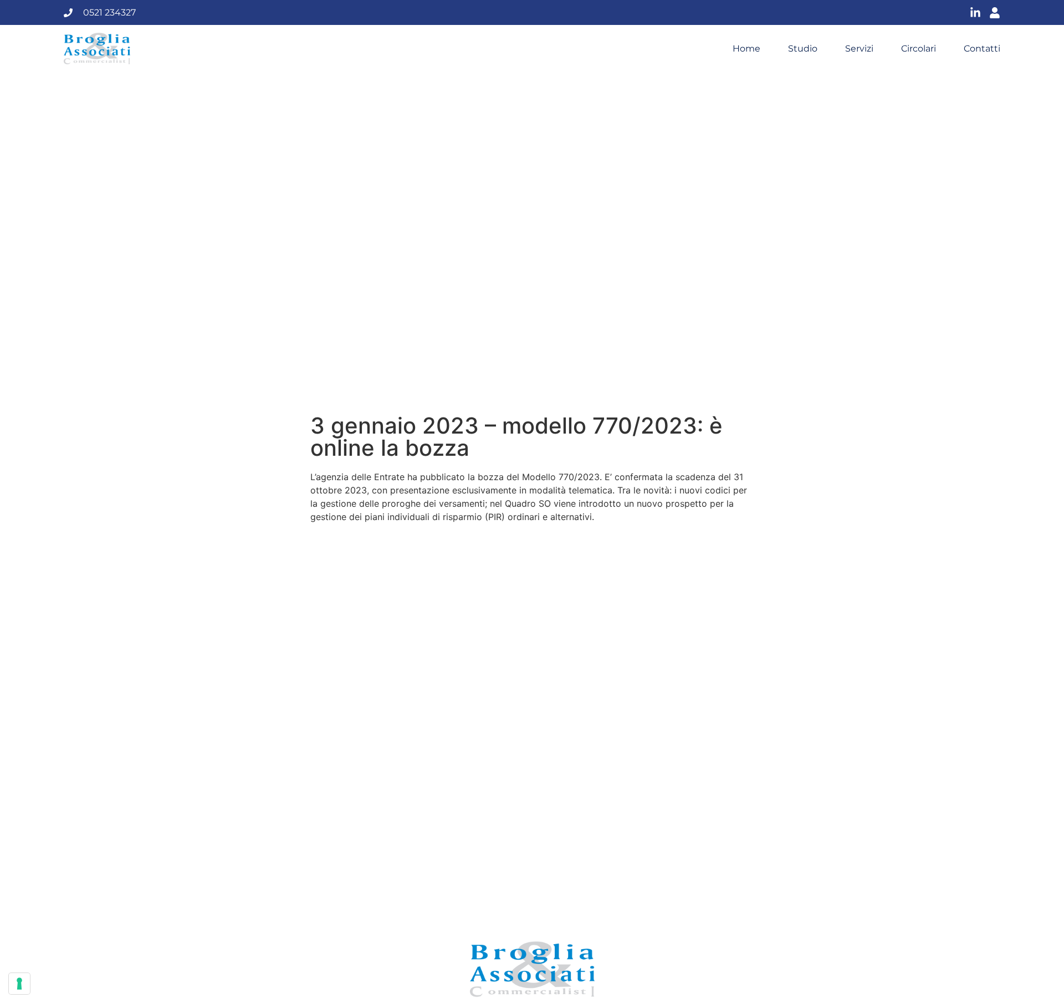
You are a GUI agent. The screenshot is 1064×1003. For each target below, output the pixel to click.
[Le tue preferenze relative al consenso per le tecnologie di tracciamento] (19, 983)
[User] (994, 12)
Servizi (859, 48)
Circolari (918, 48)
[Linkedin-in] (975, 12)
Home (746, 48)
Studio (802, 48)
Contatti (982, 48)
